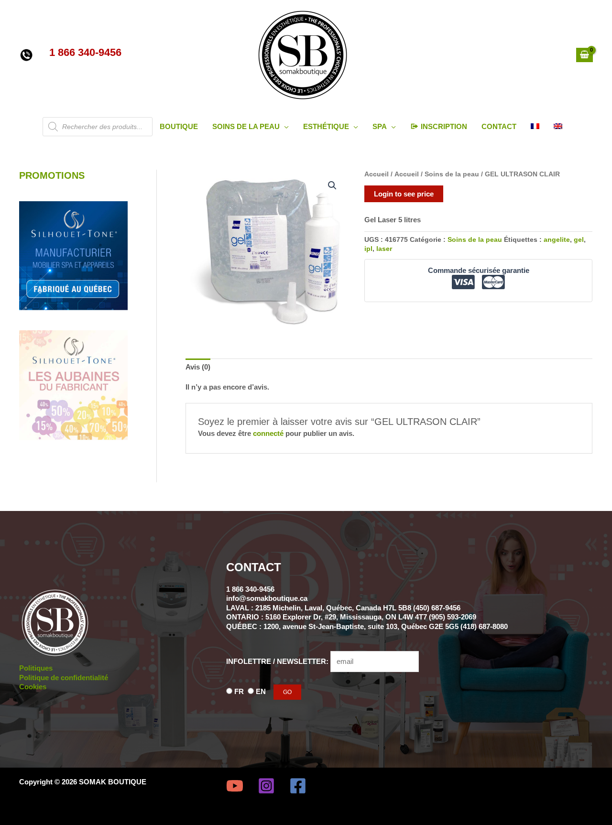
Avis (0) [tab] (198, 367)
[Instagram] (266, 785)
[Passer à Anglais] (557, 126)
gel (579, 239)
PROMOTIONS (52, 175)
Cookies (32, 687)
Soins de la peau (452, 174)
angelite (557, 239)
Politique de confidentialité (63, 677)
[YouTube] (234, 785)
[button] (284, 126)
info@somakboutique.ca (266, 598)
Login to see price (404, 194)
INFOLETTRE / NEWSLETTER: (278, 661)
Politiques (36, 668)
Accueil (376, 174)
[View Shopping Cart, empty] (584, 55)
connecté (268, 433)
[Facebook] (297, 785)
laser (384, 248)
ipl (368, 248)
